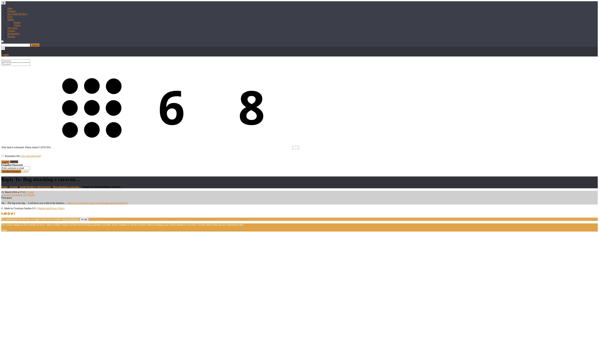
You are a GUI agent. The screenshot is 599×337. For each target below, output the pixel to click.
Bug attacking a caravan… (67, 187)
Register (14, 162)
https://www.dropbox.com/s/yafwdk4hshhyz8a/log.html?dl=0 (97, 203)
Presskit (11, 36)
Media (10, 19)
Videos (17, 25)
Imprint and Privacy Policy (51, 208)
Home (4, 187)
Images (17, 22)
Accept (84, 219)
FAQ (9, 16)
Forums (11, 30)
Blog (9, 8)
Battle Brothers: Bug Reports (35, 187)
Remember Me (12, 156)
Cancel (25, 171)
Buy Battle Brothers (17, 14)
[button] (2, 42)
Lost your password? (30, 156)
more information (70, 219)
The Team (12, 28)
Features (11, 11)
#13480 (30, 192)
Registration (13, 33)
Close (4, 230)
